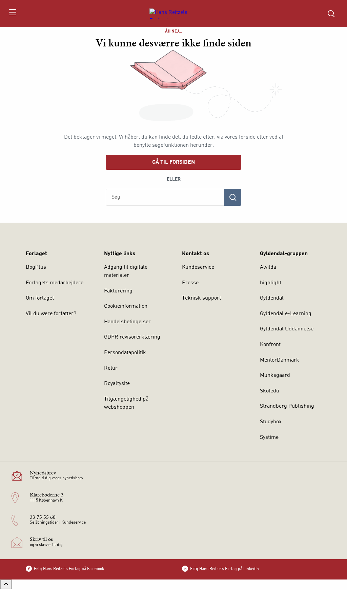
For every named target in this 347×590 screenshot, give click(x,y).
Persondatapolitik (125, 352)
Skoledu (269, 391)
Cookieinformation (125, 306)
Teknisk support (201, 298)
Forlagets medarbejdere (54, 283)
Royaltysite (117, 383)
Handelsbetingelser (127, 322)
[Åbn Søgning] (331, 13)
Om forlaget (40, 298)
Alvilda (268, 267)
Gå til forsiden (173, 162)
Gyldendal (272, 298)
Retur (111, 368)
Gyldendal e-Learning (285, 314)
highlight (270, 283)
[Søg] (232, 197)
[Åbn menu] (12, 13)
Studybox (271, 422)
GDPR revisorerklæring (132, 337)
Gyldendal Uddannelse (286, 329)
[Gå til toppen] (6, 584)
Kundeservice (198, 267)
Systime (269, 437)
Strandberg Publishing (287, 406)
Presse (190, 283)
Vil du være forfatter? (51, 314)
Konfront (270, 344)
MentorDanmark (279, 360)
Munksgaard (275, 375)
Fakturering (118, 291)
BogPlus (36, 267)
